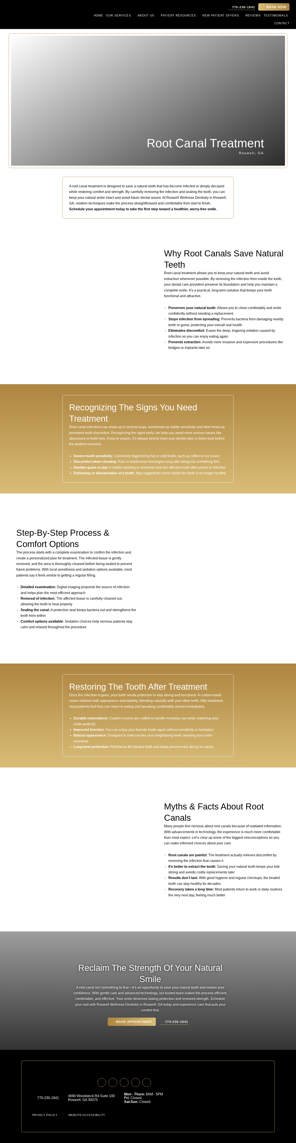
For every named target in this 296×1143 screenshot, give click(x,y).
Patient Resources (178, 15)
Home (98, 15)
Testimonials (276, 15)
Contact (281, 23)
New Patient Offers (220, 15)
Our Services (118, 15)
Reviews (253, 15)
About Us (146, 15)
